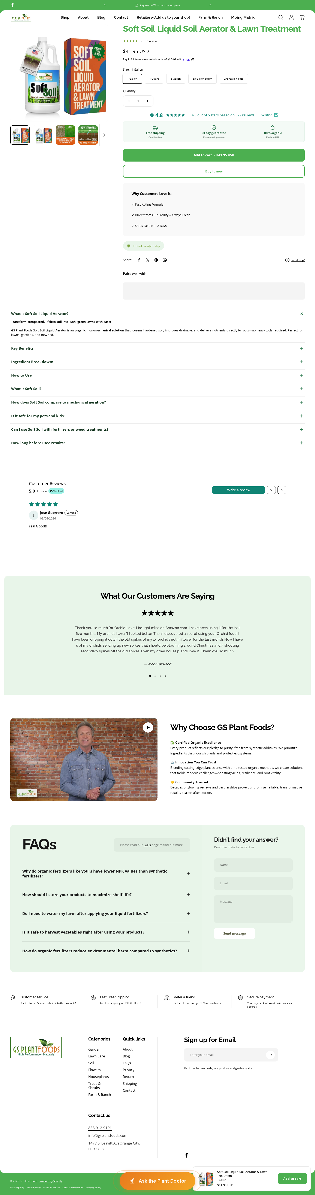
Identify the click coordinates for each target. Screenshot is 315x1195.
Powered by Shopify (50, 1181)
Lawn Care (96, 1056)
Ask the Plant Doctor (162, 1181)
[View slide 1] (149, 676)
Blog (126, 1056)
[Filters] (271, 490)
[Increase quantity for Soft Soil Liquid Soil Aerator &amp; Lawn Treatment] (148, 101)
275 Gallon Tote (233, 78)
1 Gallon (132, 78)
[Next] (210, 5)
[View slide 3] (160, 676)
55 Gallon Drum (202, 78)
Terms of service (51, 1187)
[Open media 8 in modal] (59, 73)
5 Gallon (176, 78)
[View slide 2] (155, 676)
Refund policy (33, 1187)
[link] (116, 1146)
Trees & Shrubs (94, 1085)
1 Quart (154, 78)
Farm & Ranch (99, 1095)
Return (128, 1077)
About (128, 1049)
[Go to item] (20, 135)
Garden (94, 1049)
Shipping (130, 1083)
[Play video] (84, 759)
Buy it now (214, 171)
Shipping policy (93, 1187)
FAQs (147, 845)
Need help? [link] (298, 260)
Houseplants (98, 1077)
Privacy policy (17, 1187)
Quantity (129, 91)
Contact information (73, 1187)
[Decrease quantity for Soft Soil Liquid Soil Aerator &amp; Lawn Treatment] (128, 101)
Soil (91, 1063)
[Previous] (105, 5)
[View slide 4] (165, 676)
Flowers (94, 1070)
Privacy (128, 1070)
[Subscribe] (270, 1055)
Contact (129, 1090)
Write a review (238, 490)
